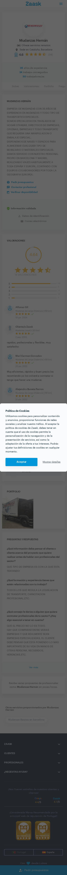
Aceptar (21, 462)
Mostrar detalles (51, 462)
